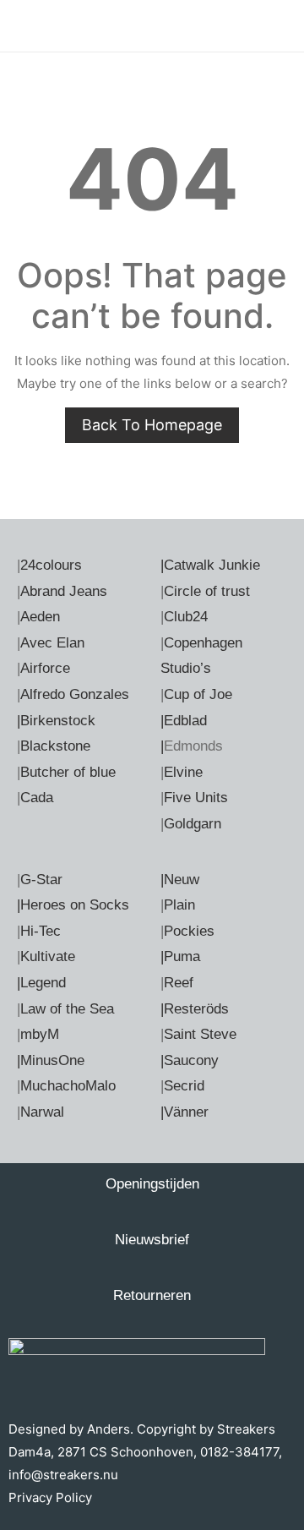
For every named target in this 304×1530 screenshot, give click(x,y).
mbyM (39, 1034)
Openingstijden (152, 1184)
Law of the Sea (67, 1009)
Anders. (110, 1429)
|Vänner (184, 1112)
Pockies (189, 931)
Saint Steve (200, 1034)
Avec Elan (52, 643)
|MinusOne (50, 1060)
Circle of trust (207, 591)
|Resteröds (194, 1009)
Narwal (42, 1112)
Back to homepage (152, 425)
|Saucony (189, 1060)
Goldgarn (192, 824)
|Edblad (183, 721)
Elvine (183, 772)
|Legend (41, 983)
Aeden (40, 617)
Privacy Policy (50, 1497)
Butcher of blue (68, 772)
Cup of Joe (198, 694)
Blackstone (55, 746)
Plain (179, 905)
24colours (51, 565)
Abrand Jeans (63, 591)
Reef (178, 983)
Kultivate (47, 956)
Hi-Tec (40, 931)
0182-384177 (239, 1452)
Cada (36, 798)
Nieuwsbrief (152, 1240)
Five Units (196, 798)
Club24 (186, 617)
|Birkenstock (56, 721)
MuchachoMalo (68, 1086)
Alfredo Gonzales (74, 694)
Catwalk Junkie (212, 565)
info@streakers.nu (63, 1475)
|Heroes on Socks (73, 905)
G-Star (41, 880)
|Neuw (179, 880)
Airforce (45, 668)
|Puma (180, 956)
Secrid (184, 1086)
